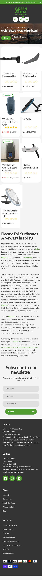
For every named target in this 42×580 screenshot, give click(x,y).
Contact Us (7, 499)
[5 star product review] (11, 127)
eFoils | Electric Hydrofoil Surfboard (17, 28)
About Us (6, 495)
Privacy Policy (8, 507)
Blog (4, 511)
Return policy (8, 529)
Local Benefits (8, 553)
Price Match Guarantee (12, 545)
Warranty (6, 533)
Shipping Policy (9, 537)
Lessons (6, 549)
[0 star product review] (11, 81)
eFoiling (11, 316)
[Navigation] (26, 19)
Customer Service (10, 525)
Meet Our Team (9, 503)
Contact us (16, 341)
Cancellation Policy (10, 541)
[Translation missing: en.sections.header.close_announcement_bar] (40, 2)
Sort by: (17, 37)
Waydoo (4, 257)
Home (3, 28)
